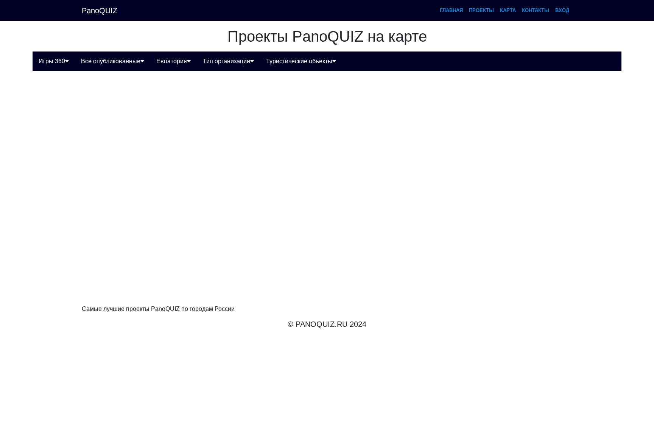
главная (451, 10)
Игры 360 (52, 61)
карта (508, 10)
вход (562, 10)
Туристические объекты (299, 61)
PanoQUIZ (99, 10)
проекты (481, 10)
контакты (535, 10)
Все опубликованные (110, 61)
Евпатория (171, 61)
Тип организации (226, 61)
